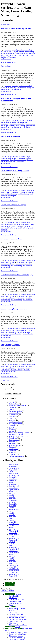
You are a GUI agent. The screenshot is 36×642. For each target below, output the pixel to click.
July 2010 (12, 556)
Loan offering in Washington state (15, 171)
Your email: (8, 388)
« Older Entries (5, 24)
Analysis (11, 402)
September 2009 (14, 574)
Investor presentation (15, 422)
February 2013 (13, 520)
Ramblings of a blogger (16, 434)
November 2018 (14, 475)
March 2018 (12, 479)
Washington (12, 57)
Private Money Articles (16, 636)
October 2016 (13, 488)
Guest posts (12, 416)
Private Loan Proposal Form (18, 625)
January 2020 (13, 466)
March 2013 (12, 518)
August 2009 (13, 576)
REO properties (14, 440)
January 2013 (13, 522)
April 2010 (12, 561)
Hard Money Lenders (7, 591)
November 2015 (14, 502)
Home (11, 605)
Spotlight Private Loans (16, 599)
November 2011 (14, 534)
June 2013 (12, 513)
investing (3, 52)
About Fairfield (13, 596)
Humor (11, 418)
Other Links (12, 623)
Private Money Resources (17, 621)
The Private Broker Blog (16, 639)
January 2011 (13, 547)
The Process (12, 612)
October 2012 (13, 525)
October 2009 (13, 572)
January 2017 (13, 484)
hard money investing (11, 50)
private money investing (26, 52)
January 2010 (13, 567)
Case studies (13, 407)
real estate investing (22, 53)
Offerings (12, 429)
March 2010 (12, 563)
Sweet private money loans (12, 239)
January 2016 (13, 500)
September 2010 (14, 552)
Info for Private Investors (16, 618)
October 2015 (13, 504)
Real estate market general (17, 436)
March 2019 (12, 472)
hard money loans (12, 122)
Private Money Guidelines (17, 609)
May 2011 (12, 543)
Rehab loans (13, 438)
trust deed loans (27, 127)
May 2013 (12, 515)
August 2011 (13, 540)
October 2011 (13, 536)
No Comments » (6, 59)
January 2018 (13, 481)
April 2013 (12, 516)
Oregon (15, 52)
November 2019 (14, 468)
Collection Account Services (18, 619)
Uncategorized (13, 449)
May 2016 (12, 497)
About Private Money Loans (18, 632)
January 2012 (13, 533)
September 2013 (14, 509)
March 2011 (12, 545)
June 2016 (12, 495)
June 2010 (12, 558)
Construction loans (15, 413)
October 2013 (13, 507)
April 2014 (12, 506)
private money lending (8, 53)
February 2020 (13, 464)
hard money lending (25, 50)
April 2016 (12, 498)
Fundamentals (13, 415)
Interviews (12, 420)
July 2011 (12, 542)
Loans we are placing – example (14, 309)
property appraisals (26, 126)
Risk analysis (13, 443)
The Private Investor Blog (17, 638)
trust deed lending (23, 55)
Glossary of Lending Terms (17, 634)
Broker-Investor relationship (17, 406)
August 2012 (13, 527)
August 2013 (13, 511)
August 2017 (13, 482)
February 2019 (13, 473)
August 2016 (13, 491)
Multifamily (12, 425)
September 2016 (14, 490)
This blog (12, 447)
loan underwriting (12, 224)
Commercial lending (15, 411)
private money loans (12, 126)
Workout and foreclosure (16, 456)
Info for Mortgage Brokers (17, 616)
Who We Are (13, 598)
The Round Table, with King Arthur (16, 28)
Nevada (9, 52)
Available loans (13, 404)
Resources (12, 441)
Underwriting (13, 450)
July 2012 (12, 529)
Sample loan (6, 66)
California (8, 120)
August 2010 (13, 554)
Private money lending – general (19, 432)
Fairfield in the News (15, 603)
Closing (11, 409)
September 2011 (14, 538)
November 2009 (14, 570)
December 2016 (14, 486)
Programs (12, 610)
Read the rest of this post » (9, 62)
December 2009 (14, 569)
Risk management (14, 445)
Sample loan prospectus (10, 345)
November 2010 (14, 549)
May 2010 (12, 560)
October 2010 (13, 551)
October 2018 (13, 477)
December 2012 (14, 524)
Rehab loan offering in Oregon (13, 205)
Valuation (12, 452)
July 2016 (12, 493)
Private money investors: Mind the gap (17, 275)
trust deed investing (11, 55)
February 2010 (13, 565)
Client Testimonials (15, 601)
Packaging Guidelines (16, 614)
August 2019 (13, 470)
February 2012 (13, 531)
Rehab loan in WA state (10, 137)
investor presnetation (15, 424)
